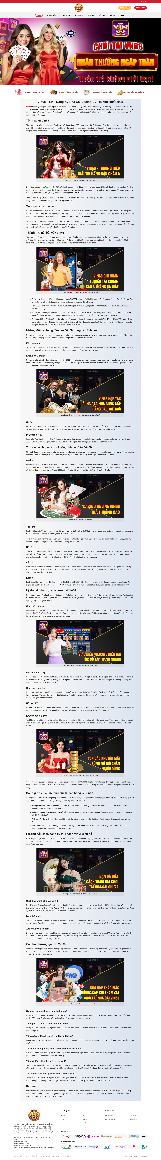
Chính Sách (34, 1156)
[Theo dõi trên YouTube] (145, 1)
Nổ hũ (112, 15)
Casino (91, 15)
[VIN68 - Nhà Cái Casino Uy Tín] (78, 7)
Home (38, 15)
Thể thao (66, 15)
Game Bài (79, 15)
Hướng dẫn (51, 15)
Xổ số (121, 15)
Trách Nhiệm (46, 1156)
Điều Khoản (24, 1156)
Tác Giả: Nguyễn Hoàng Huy (62, 1156)
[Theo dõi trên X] (141, 1)
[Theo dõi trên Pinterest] (143, 1)
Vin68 (16, 1156)
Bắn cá (102, 15)
